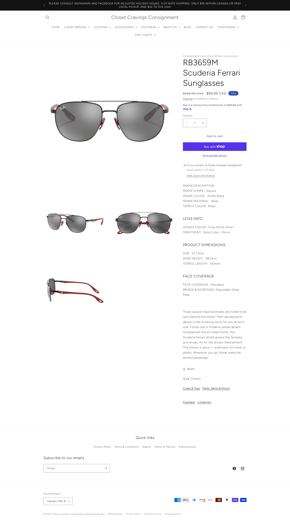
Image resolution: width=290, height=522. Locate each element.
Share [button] (190, 368)
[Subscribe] (106, 468)
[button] (47, 17)
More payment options (215, 155)
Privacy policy (133, 514)
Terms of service (152, 514)
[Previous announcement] (44, 5)
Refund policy (187, 446)
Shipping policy (173, 514)
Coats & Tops (191, 388)
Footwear (189, 402)
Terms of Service (165, 446)
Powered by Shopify (94, 514)
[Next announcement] (245, 5)
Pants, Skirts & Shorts (216, 388)
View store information (200, 175)
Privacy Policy (102, 446)
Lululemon (204, 402)
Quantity (188, 115)
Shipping (188, 98)
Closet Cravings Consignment (68, 514)
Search (146, 446)
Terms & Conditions (126, 446)
